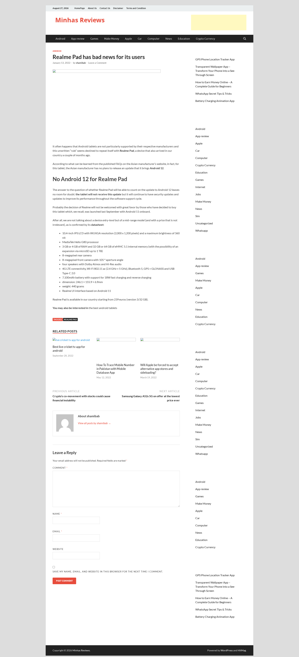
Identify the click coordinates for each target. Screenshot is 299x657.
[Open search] (244, 39)
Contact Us (105, 8)
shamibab (81, 62)
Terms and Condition (136, 8)
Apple (128, 38)
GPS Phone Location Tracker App (215, 59)
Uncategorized (204, 223)
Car (140, 38)
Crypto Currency (205, 38)
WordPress (227, 650)
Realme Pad (70, 319)
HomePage (79, 8)
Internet (200, 187)
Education (184, 38)
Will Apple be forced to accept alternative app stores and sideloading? (159, 368)
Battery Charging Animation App (214, 100)
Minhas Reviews (80, 20)
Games (94, 38)
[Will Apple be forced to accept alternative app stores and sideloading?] (160, 350)
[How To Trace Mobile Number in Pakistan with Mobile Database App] (116, 350)
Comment (60, 467)
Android (60, 38)
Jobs (198, 194)
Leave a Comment (97, 62)
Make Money (111, 38)
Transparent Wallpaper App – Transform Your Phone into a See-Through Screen (215, 70)
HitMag (242, 650)
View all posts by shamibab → (94, 423)
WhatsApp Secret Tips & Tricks (213, 93)
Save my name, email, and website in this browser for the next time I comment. (108, 571)
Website (58, 549)
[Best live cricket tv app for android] (71, 341)
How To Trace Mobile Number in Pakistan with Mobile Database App (116, 368)
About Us (92, 8)
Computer (154, 38)
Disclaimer (118, 8)
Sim (197, 216)
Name (57, 513)
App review (77, 38)
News (168, 38)
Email (57, 531)
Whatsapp (201, 230)
